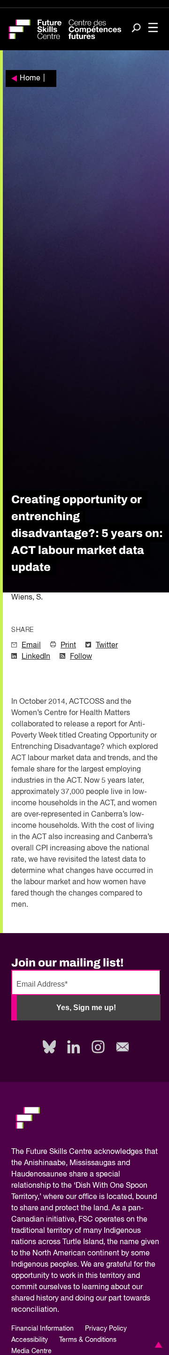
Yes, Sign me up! (86, 1008)
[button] (156, 1344)
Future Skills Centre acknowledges (84, 1152)
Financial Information (42, 1328)
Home (30, 78)
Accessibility (29, 1340)
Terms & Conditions (87, 1340)
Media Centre (31, 1351)
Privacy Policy (106, 1328)
